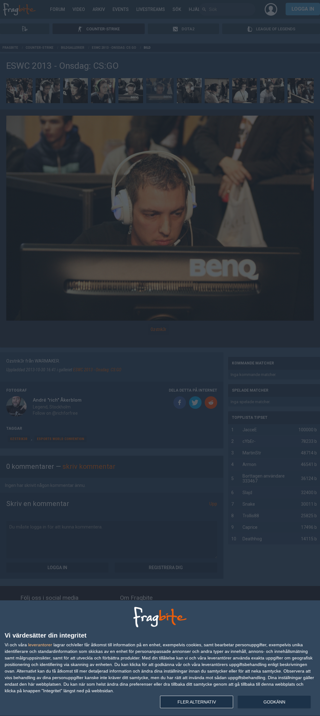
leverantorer (40, 645)
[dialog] (160, 658)
